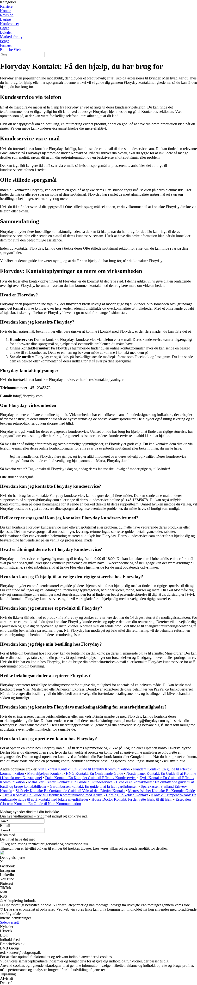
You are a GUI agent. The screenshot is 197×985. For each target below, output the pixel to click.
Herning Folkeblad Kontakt (127, 795)
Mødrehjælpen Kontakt (44, 773)
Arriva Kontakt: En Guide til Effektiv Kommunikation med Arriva (52, 795)
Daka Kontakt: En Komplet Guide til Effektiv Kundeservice (90, 778)
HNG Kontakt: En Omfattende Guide (94, 773)
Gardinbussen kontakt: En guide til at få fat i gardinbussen (93, 786)
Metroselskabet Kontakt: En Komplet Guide (161, 791)
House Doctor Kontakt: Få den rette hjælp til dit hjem (132, 799)
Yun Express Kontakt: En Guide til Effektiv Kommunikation (84, 769)
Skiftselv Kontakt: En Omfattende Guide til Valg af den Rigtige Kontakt (70, 791)
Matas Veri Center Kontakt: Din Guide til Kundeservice (70, 782)
